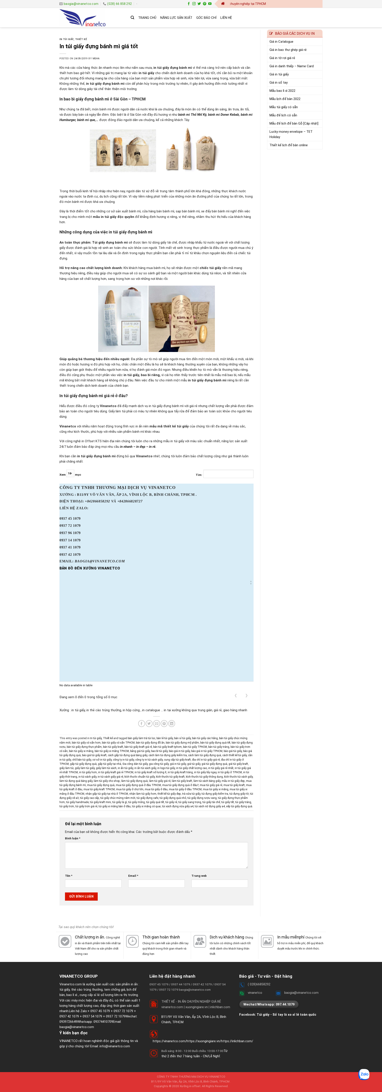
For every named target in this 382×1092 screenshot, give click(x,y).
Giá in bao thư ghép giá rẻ (288, 50)
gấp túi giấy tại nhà (109, 763)
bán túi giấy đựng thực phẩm (84, 746)
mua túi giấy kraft (234, 785)
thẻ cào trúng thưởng (87, 990)
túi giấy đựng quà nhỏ (173, 798)
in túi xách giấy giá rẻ (110, 776)
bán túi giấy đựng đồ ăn (150, 742)
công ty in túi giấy (123, 759)
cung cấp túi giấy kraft (177, 759)
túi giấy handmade (77, 802)
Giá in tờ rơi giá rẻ (282, 58)
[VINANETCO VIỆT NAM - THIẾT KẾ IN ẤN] (91, 17)
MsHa (96, 58)
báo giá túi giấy (233, 751)
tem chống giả (114, 990)
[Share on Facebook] (141, 723)
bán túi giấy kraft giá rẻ (138, 746)
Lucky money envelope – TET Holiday (291, 134)
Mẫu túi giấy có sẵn (283, 107)
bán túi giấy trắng (218, 746)
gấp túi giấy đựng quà (83, 763)
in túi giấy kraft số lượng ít (150, 772)
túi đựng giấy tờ (239, 793)
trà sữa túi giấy (191, 793)
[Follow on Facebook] (188, 4)
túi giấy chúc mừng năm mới (117, 798)
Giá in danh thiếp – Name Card (291, 66)
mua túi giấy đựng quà (101, 785)
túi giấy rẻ (171, 802)
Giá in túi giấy (279, 74)
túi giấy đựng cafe (147, 798)
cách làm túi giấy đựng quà (204, 755)
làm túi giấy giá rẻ (159, 780)
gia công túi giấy (159, 763)
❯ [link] (246, 695)
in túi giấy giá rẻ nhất (220, 768)
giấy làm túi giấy (85, 768)
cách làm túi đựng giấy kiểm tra (168, 755)
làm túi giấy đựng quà (134, 780)
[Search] (132, 17)
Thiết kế (81, 39)
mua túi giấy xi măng (215, 789)
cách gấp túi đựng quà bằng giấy (127, 755)
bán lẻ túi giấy (165, 738)
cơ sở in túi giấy (102, 759)
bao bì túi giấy (159, 751)
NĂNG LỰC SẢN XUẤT (176, 18)
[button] (251, 582)
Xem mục (70, 474)
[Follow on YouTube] (210, 4)
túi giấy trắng (243, 802)
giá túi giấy (193, 763)
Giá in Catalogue (281, 42)
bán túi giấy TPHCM (195, 746)
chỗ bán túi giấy (81, 759)
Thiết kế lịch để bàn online (288, 145)
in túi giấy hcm (88, 772)
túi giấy (64, 990)
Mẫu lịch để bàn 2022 (284, 99)
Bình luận (72, 838)
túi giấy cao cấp (89, 798)
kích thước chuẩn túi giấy (139, 776)
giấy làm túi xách (106, 768)
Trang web (199, 875)
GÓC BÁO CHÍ (206, 18)
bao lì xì (71, 995)
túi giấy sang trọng (189, 802)
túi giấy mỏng (136, 802)
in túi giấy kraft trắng (180, 772)
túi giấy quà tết (155, 802)
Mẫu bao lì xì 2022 (282, 91)
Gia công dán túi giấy (135, 763)
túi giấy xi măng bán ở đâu (115, 806)
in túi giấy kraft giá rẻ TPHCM (115, 772)
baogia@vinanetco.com (76, 1027)
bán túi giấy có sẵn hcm (86, 742)
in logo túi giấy (166, 768)
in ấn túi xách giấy (145, 768)
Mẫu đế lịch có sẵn (283, 115)
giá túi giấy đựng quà (214, 763)
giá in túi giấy (178, 763)
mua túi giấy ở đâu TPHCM (185, 789)
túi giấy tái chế (211, 802)
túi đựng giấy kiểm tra (215, 793)
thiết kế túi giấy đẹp (169, 793)
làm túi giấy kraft (182, 780)
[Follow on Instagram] (194, 4)
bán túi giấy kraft (113, 746)
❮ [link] (235, 695)
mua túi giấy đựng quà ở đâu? (180, 785)
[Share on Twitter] (149, 723)
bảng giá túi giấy (140, 751)
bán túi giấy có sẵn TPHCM (118, 742)
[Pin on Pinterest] (164, 723)
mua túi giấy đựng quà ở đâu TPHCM (138, 785)
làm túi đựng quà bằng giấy (75, 780)
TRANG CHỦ (147, 18)
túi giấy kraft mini (100, 802)
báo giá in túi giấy (179, 751)
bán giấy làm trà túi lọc (141, 738)
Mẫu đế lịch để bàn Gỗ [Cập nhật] (293, 123)
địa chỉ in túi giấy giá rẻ (206, 759)
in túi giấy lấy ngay (205, 772)
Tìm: (199, 475)
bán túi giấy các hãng (205, 738)
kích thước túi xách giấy (238, 776)
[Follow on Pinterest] (204, 4)
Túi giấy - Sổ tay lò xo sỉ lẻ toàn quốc (286, 1015)
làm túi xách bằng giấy (206, 780)
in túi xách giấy (87, 776)
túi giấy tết (227, 802)
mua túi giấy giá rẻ (211, 785)
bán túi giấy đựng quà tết (215, 742)
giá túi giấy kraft (238, 763)
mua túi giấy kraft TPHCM (99, 789)
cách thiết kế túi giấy (234, 755)
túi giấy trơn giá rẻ (86, 806)
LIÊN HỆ (226, 18)
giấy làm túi (66, 768)
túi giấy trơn (66, 806)
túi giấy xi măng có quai (146, 806)
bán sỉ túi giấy (182, 738)
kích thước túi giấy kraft (170, 776)
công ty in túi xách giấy (149, 759)
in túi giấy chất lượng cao (191, 768)
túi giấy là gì (119, 802)
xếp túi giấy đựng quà (239, 806)
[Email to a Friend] (156, 723)
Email (133, 875)
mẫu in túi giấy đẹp (233, 780)
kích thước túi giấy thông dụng (204, 776)
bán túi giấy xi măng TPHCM (112, 751)
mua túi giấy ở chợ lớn (129, 789)
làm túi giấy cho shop (107, 780)
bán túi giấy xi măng (81, 751)
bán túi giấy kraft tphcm (167, 746)
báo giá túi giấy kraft (94, 755)
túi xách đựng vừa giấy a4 (177, 806)
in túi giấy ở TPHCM (230, 772)
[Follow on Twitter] (199, 4)
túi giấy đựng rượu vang (202, 798)
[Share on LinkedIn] (171, 723)
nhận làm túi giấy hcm (142, 793)
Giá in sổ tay (278, 83)
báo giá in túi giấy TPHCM (206, 751)
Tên (68, 875)
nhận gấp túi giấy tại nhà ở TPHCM (107, 793)
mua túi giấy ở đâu (156, 789)
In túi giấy (66, 39)
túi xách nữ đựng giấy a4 (210, 806)
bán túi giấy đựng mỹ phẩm (182, 742)
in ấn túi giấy (125, 768)
